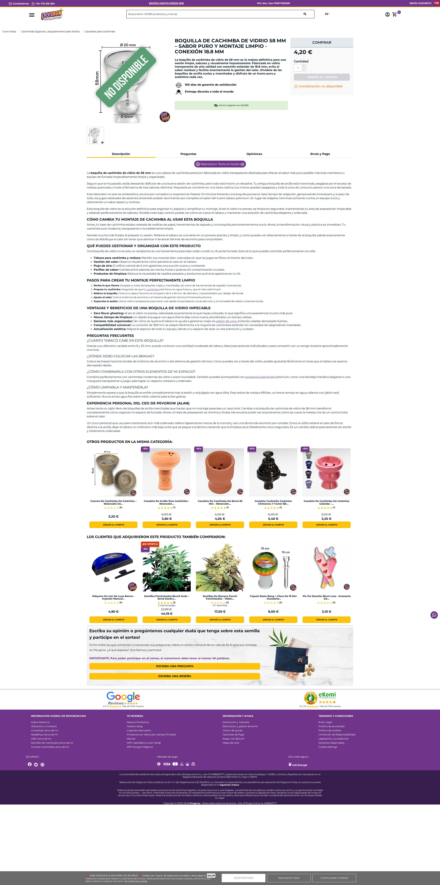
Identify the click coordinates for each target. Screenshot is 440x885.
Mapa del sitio (231, 742)
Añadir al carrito (321, 77)
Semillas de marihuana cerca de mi (52, 742)
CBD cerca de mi (41, 738)
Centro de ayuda (232, 730)
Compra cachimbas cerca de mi (50, 746)
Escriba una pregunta (174, 666)
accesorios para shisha (260, 377)
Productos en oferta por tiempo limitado (151, 734)
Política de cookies (329, 730)
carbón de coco (225, 321)
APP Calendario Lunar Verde (144, 742)
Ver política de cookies (135, 881)
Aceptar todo (243, 878)
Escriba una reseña (174, 676)
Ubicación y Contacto (44, 726)
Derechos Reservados (331, 742)
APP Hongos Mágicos (140, 746)
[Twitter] (36, 764)
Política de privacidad (331, 726)
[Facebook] (30, 764)
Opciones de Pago (234, 734)
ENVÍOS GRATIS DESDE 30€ (166, 3)
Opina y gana (185, 57)
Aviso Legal (325, 722)
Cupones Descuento (139, 730)
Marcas (131, 738)
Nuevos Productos (138, 722)
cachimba (152, 289)
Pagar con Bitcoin (233, 738)
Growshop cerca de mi (44, 730)
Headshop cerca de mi (44, 734)
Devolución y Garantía (236, 722)
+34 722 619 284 (45, 3)
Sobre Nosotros (40, 722)
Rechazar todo (289, 878)
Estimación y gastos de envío (240, 726)
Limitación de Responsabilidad (336, 734)
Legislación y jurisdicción (333, 738)
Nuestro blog (135, 726)
